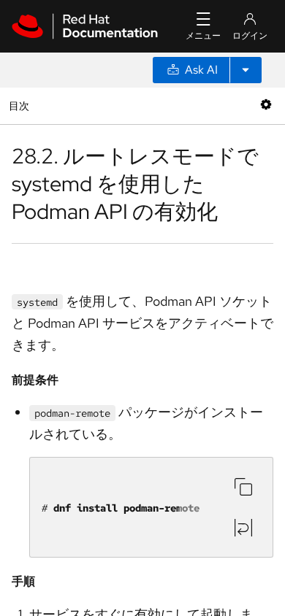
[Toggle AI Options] (245, 70)
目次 (21, 105)
